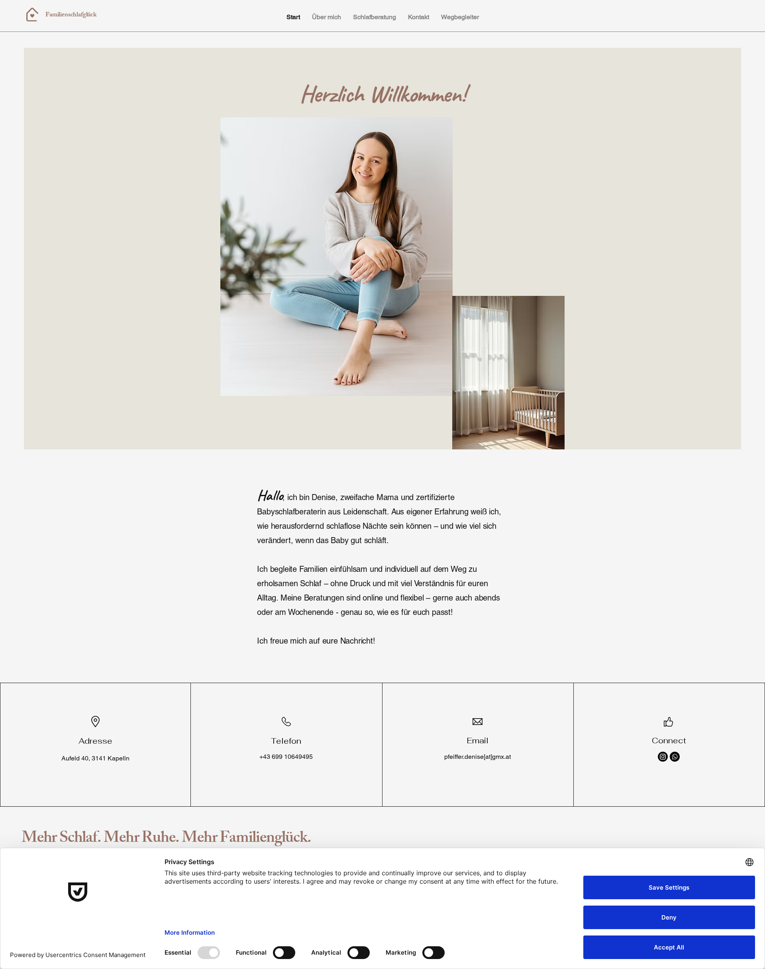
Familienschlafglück (70, 15)
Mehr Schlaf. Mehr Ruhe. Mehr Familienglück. (166, 839)
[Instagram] (663, 757)
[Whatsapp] (675, 757)
